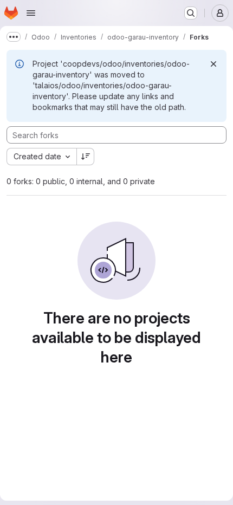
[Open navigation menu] (31, 13)
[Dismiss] (213, 63)
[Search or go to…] (190, 13)
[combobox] (41, 156)
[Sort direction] (85, 156)
